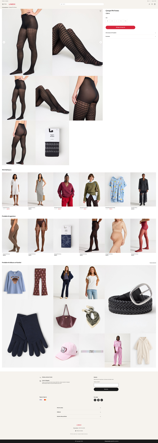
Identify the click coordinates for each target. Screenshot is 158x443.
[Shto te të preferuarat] (100, 11)
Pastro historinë (153, 262)
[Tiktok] (101, 400)
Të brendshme (5, 7)
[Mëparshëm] (4, 42)
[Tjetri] (100, 42)
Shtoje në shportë (120, 27)
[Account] (149, 4)
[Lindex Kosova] (12, 4)
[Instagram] (95, 400)
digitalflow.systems (111, 441)
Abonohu (106, 389)
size (106, 17)
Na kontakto (75, 428)
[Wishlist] (152, 4)
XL (121, 21)
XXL (125, 21)
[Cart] (155, 4)
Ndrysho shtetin (80, 430)
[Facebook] (98, 400)
